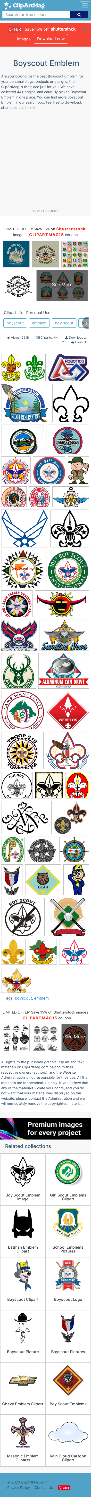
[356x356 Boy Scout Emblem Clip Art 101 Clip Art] (43, 882)
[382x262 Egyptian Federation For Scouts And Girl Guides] (71, 499)
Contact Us (44, 1487)
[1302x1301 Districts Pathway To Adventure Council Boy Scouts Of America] (13, 499)
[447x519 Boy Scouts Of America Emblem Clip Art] (71, 405)
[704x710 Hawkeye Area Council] (16, 606)
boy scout (64, 323)
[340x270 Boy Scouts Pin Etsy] (22, 441)
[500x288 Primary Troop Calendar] (62, 606)
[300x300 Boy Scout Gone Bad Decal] (22, 919)
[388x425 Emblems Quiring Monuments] (70, 531)
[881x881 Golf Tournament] (68, 571)
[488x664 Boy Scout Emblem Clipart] (76, 882)
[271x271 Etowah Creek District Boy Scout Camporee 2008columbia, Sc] (22, 571)
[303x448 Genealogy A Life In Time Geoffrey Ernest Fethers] (34, 369)
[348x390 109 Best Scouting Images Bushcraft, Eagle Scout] (49, 787)
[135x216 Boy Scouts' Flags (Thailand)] (11, 369)
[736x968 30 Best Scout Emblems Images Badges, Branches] (77, 787)
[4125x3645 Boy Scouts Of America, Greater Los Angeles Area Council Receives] (25, 405)
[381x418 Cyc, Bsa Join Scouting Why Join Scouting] (15, 472)
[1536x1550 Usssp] (16, 787)
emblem (39, 323)
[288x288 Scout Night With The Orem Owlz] (19, 637)
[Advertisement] (45, 161)
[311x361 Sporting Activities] (18, 673)
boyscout (15, 323)
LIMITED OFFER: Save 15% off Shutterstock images (45, 1012)
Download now (51, 38)
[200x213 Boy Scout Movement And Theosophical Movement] (42, 954)
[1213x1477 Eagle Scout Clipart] (39, 499)
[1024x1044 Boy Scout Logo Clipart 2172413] (68, 919)
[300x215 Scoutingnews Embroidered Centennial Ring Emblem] (64, 637)
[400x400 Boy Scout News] (74, 953)
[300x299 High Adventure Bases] (74, 851)
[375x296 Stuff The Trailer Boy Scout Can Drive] (64, 673)
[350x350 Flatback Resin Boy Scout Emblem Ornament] (70, 819)
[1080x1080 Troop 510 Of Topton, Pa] (22, 753)
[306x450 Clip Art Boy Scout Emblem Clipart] (78, 472)
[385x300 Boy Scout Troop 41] (68, 370)
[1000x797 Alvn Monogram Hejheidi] (25, 820)
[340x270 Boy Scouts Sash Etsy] (68, 441)
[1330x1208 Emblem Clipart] (24, 531)
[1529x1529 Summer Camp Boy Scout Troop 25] (22, 712)
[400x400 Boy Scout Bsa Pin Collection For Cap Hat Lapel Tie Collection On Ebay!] (42, 851)
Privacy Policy (18, 1487)
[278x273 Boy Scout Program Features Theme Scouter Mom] (16, 982)
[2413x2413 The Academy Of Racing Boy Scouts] (68, 712)
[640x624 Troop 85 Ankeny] (67, 752)
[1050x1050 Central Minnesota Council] (49, 472)
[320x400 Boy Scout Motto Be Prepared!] (13, 954)
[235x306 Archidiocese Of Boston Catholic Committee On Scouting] (12, 851)
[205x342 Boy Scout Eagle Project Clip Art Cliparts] (12, 882)
